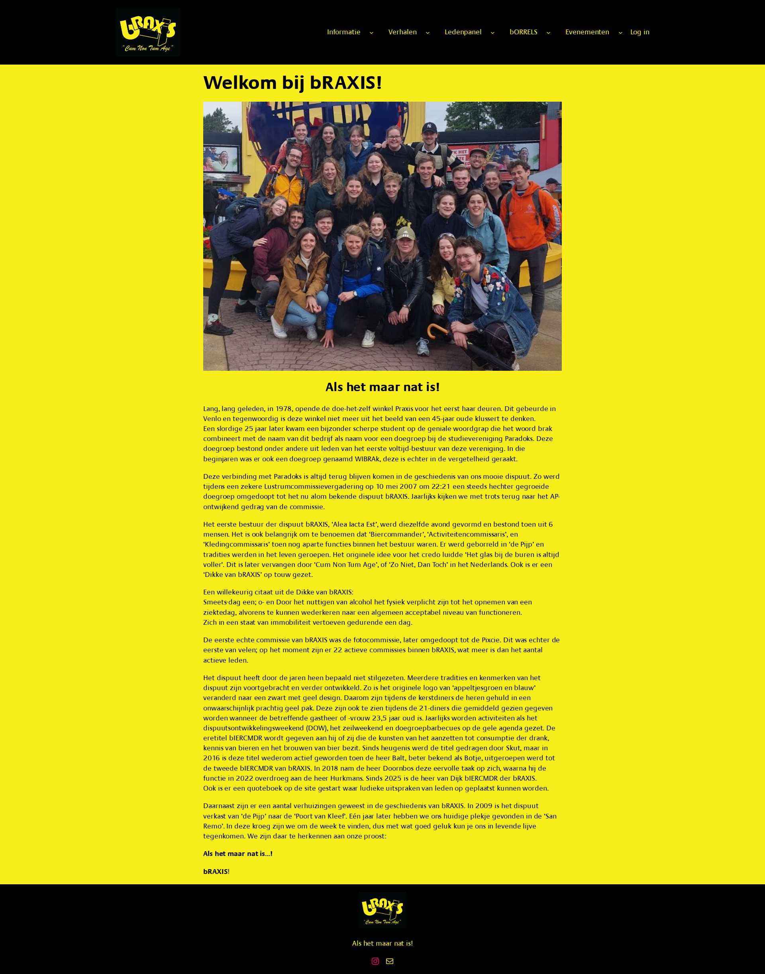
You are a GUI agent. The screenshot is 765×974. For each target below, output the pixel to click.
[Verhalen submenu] (428, 32)
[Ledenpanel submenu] (492, 32)
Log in (639, 32)
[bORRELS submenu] (548, 32)
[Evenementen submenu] (620, 32)
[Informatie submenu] (371, 32)
